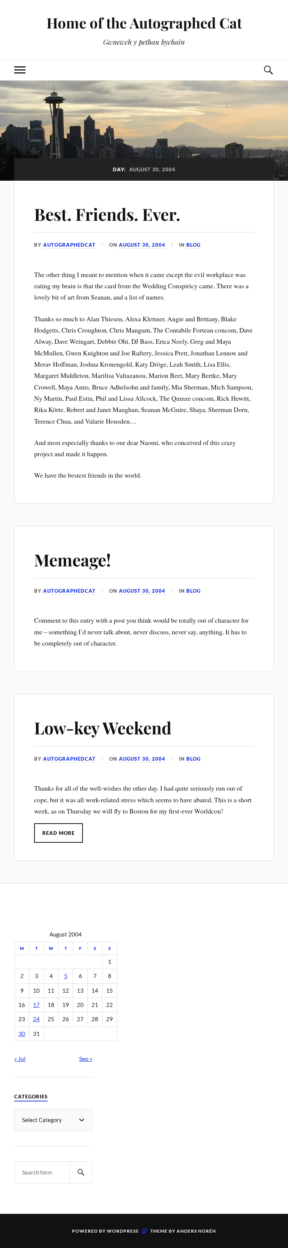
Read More (58, 833)
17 (36, 1005)
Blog (193, 245)
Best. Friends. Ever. (107, 214)
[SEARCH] (81, 1172)
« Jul (20, 1058)
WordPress (122, 1231)
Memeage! (72, 559)
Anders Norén (196, 1231)
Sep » (85, 1058)
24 (36, 1019)
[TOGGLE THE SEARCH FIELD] (268, 70)
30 (21, 1034)
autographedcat (69, 245)
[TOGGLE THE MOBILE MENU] (20, 70)
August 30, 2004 (142, 245)
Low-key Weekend (102, 727)
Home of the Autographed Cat (144, 22)
